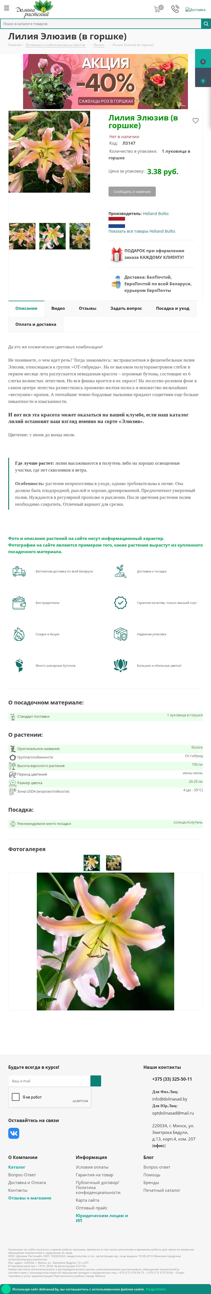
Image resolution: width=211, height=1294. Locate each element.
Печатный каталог (161, 1190)
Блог (148, 1157)
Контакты (17, 1190)
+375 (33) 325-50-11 (172, 1079)
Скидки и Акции (47, 634)
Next (96, 236)
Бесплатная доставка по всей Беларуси (64, 571)
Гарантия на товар (94, 1174)
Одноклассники (68, 1133)
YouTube (54, 1133)
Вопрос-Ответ (22, 1174)
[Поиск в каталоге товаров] (206, 23)
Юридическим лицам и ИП (102, 1218)
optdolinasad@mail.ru (173, 1113)
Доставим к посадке (151, 571)
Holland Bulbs (156, 213)
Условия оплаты (92, 1167)
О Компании (23, 1157)
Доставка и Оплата (27, 1182)
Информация (91, 1157)
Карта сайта (87, 1200)
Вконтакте (13, 1133)
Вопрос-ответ (156, 1167)
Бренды (151, 1182)
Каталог (16, 1167)
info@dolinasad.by (169, 1099)
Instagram (41, 1133)
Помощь (151, 1174)
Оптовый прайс (91, 1207)
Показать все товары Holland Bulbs (142, 231)
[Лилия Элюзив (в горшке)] (105, 941)
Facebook (27, 1133)
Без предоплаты (47, 603)
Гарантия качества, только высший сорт (167, 603)
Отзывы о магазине (29, 1198)
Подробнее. (156, 1289)
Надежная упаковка (151, 634)
